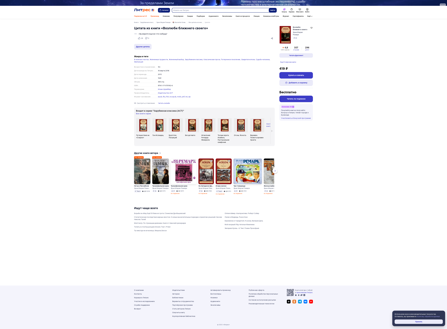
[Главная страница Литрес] (144, 10)
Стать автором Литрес (181, 309)
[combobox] (220, 10)
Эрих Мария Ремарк (142, 188)
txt (186, 97)
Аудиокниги (213, 16)
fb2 (164, 97)
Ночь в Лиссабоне (141, 186)
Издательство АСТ (165, 93)
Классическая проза (212, 59)
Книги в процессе (243, 16)
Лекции (257, 16)
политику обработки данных (428, 316)
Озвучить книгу (178, 312)
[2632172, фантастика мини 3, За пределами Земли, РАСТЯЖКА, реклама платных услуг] (223, 3)
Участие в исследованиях (144, 301)
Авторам (175, 294)
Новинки (166, 16)
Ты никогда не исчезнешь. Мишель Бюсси (150, 231)
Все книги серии (143, 113)
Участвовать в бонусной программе (296, 118)
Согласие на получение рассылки (262, 300)
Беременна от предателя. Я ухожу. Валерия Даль (244, 221)
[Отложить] (147, 161)
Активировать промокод (220, 290)
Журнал (286, 16)
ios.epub (173, 97)
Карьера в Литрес (141, 298)
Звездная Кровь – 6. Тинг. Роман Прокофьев (242, 228)
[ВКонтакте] (305, 301)
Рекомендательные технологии (261, 304)
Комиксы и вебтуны (271, 16)
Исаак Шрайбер (164, 89)
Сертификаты (298, 16)
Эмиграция (138, 62)
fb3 (167, 97)
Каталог (165, 10)
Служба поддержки (142, 305)
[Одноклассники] (294, 301)
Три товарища (239, 186)
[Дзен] (289, 301)
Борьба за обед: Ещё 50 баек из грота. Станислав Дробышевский (159, 213)
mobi (179, 97)
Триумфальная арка (160, 186)
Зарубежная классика (194, 59)
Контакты (138, 294)
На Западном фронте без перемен (206, 186)
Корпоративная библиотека (183, 316)
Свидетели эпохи (248, 59)
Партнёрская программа (182, 305)
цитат (307, 50)
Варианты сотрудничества (183, 301)
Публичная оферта (256, 290)
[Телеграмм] (300, 301)
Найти (272, 10)
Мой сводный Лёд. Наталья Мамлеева (239, 224)
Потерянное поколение (230, 59)
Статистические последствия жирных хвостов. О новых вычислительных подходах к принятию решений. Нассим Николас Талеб (178, 218)
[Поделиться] (272, 38)
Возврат (137, 309)
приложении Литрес (304, 292)
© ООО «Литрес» (223, 325)
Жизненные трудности (159, 59)
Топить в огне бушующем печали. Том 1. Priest (152, 227)
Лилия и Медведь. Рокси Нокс (236, 217)
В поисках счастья (141, 59)
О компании (139, 290)
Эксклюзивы (227, 16)
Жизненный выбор (176, 59)
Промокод (155, 16)
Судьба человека (263, 59)
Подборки (201, 16)
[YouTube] (311, 301)
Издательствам (178, 290)
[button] (143, 47)
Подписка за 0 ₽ (140, 16)
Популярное (178, 16)
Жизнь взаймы (270, 186)
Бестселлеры (215, 294)
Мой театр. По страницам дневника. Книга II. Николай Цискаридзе (160, 223)
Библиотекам (177, 298)
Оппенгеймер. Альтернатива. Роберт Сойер (242, 213)
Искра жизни (221, 186)
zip (189, 97)
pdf (183, 97)
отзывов (296, 50)
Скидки (190, 16)
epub (160, 97)
